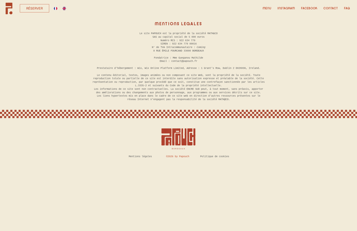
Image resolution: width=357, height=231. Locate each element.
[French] (55, 8)
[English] (64, 8)
